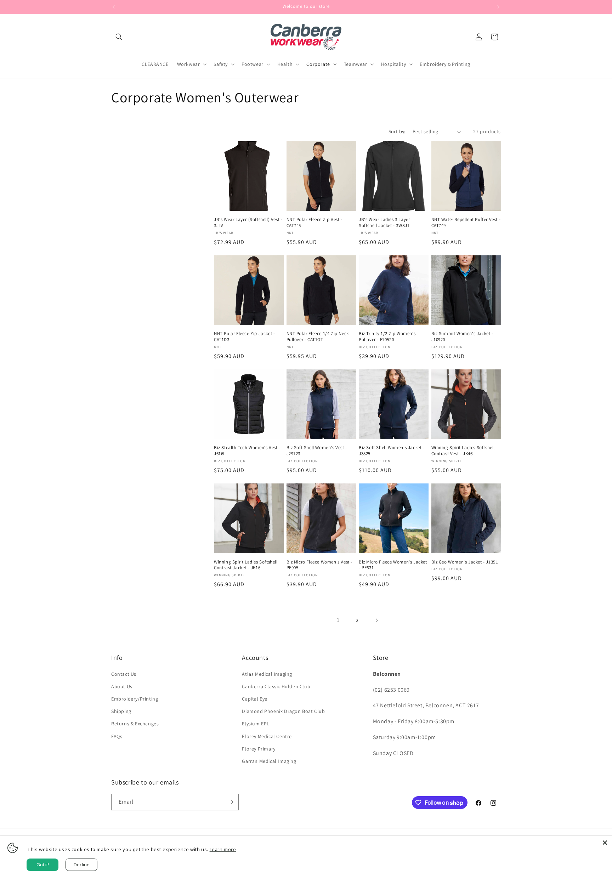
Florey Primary (258, 749)
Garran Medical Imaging (269, 761)
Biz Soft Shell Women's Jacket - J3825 (392, 451)
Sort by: (397, 131)
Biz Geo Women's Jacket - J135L (464, 562)
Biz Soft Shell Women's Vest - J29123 (317, 451)
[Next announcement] (498, 6)
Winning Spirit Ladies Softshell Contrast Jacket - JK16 (246, 565)
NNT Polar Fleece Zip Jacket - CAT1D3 (244, 336)
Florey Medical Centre (267, 736)
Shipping (121, 711)
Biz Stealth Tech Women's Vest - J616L (247, 451)
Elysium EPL (256, 723)
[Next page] (376, 620)
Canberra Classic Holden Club (276, 686)
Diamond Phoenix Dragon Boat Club (283, 711)
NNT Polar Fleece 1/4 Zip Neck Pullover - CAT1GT (318, 336)
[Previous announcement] (113, 6)
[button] (119, 37)
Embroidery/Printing (134, 699)
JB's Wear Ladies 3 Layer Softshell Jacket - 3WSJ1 (384, 222)
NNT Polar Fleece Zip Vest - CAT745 (314, 222)
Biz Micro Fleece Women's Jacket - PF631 (393, 565)
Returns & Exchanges (135, 723)
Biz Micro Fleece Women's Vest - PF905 (320, 565)
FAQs (116, 736)
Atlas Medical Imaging (267, 674)
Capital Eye (254, 699)
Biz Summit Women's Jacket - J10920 (462, 336)
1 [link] (338, 620)
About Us (121, 686)
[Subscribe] (230, 802)
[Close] (604, 842)
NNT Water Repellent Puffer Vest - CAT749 (466, 222)
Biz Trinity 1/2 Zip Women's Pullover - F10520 (387, 336)
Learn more (223, 849)
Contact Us (123, 674)
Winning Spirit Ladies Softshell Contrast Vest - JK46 (463, 451)
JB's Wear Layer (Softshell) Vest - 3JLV (248, 222)
